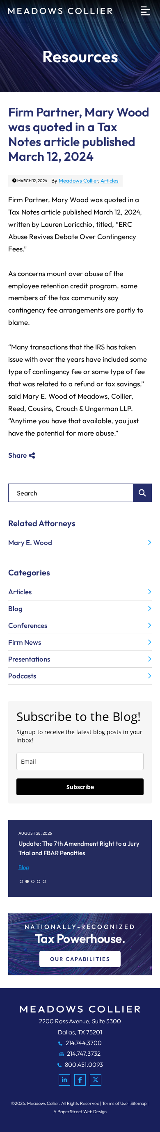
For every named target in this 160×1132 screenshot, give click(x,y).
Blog (15, 608)
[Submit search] (142, 493)
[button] (21, 881)
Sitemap (138, 1103)
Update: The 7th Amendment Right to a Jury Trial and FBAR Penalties (78, 848)
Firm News (24, 642)
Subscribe (80, 787)
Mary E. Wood (30, 542)
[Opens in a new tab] (64, 1080)
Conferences (27, 625)
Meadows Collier (78, 180)
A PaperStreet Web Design (80, 1111)
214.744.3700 (83, 1043)
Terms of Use (115, 1103)
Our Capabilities (80, 959)
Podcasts (22, 675)
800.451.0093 (83, 1064)
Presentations (29, 659)
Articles (110, 180)
